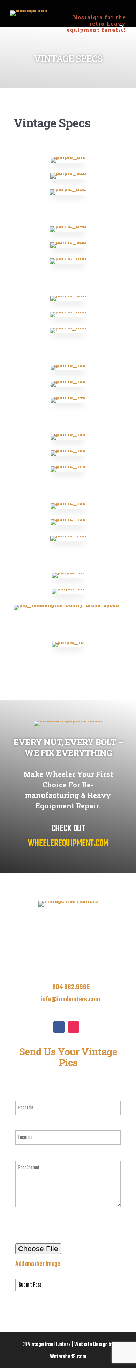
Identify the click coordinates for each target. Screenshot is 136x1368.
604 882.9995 (71, 987)
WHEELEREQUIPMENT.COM (68, 843)
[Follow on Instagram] (73, 1027)
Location (25, 1124)
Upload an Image (35, 1222)
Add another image (37, 1264)
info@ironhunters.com (70, 999)
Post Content (31, 1154)
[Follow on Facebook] (59, 1027)
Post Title (26, 1094)
